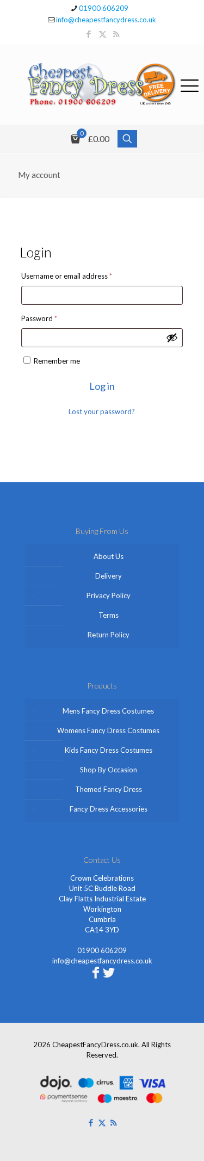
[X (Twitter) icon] (102, 34)
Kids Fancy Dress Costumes (108, 750)
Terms (108, 615)
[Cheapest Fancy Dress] (102, 84)
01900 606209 (103, 8)
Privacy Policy (108, 595)
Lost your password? (102, 411)
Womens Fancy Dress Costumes (108, 730)
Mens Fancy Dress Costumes (108, 711)
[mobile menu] (189, 84)
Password (53, 318)
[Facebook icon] (89, 34)
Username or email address (80, 275)
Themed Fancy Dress (108, 789)
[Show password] (172, 337)
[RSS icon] (116, 34)
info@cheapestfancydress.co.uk (106, 19)
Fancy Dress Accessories (108, 808)
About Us (108, 556)
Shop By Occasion (108, 769)
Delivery (108, 576)
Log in (102, 386)
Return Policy (108, 634)
